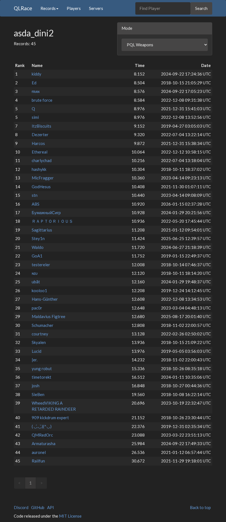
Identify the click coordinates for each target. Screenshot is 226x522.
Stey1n (38, 238)
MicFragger (43, 177)
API (50, 507)
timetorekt (41, 377)
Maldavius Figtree (48, 316)
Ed (34, 82)
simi (35, 117)
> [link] (41, 482)
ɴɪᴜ (34, 273)
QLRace (23, 8)
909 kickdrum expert (50, 417)
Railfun (38, 460)
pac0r (37, 307)
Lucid (36, 351)
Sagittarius (42, 229)
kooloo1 (39, 290)
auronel (39, 452)
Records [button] (48, 8)
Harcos (38, 143)
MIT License (70, 515)
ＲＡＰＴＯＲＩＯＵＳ (52, 221)
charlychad (42, 160)
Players (74, 8)
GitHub (37, 507)
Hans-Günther (45, 299)
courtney (40, 333)
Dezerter (40, 134)
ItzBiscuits (41, 125)
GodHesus (41, 186)
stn (34, 195)
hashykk (39, 169)
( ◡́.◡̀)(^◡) (42, 426)
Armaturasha (43, 443)
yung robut (42, 368)
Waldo (38, 247)
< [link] (19, 482)
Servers (96, 8)
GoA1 (37, 255)
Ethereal (39, 151)
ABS (35, 203)
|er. (34, 359)
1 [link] (30, 482)
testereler (41, 264)
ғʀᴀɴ (35, 91)
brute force (42, 100)
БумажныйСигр (46, 212)
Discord (21, 507)
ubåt (36, 281)
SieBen (38, 394)
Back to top (200, 507)
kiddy (36, 73)
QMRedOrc (42, 434)
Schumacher (42, 325)
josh (35, 385)
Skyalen (39, 342)
